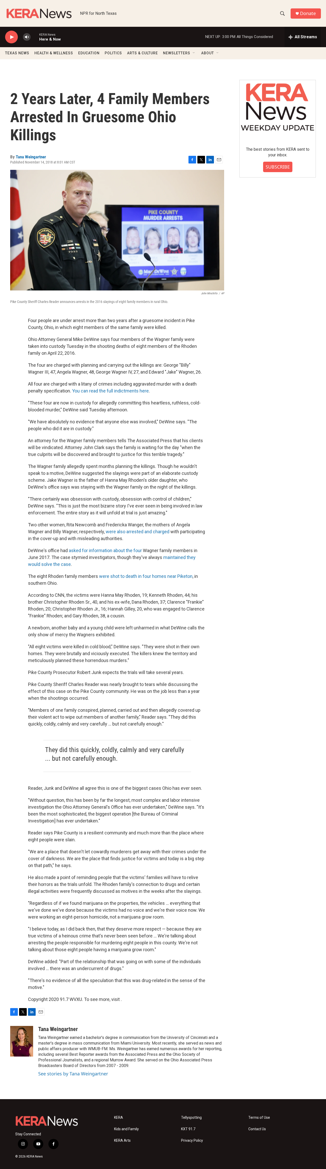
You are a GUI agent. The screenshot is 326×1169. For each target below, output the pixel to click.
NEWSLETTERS (176, 53)
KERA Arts (122, 1140)
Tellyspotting (191, 1118)
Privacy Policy (192, 1140)
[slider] (35, 37)
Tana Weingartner (31, 156)
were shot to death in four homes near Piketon (146, 576)
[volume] (26, 37)
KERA (118, 1118)
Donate (308, 13)
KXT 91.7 (188, 1129)
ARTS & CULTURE (142, 53)
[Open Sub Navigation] (194, 53)
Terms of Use (259, 1118)
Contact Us (257, 1129)
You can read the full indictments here (110, 390)
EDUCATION (89, 53)
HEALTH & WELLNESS (53, 53)
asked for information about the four (106, 550)
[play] (11, 37)
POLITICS (113, 53)
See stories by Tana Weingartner (73, 1074)
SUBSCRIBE (278, 167)
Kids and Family (126, 1129)
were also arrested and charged (137, 531)
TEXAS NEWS (17, 53)
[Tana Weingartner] (21, 1041)
